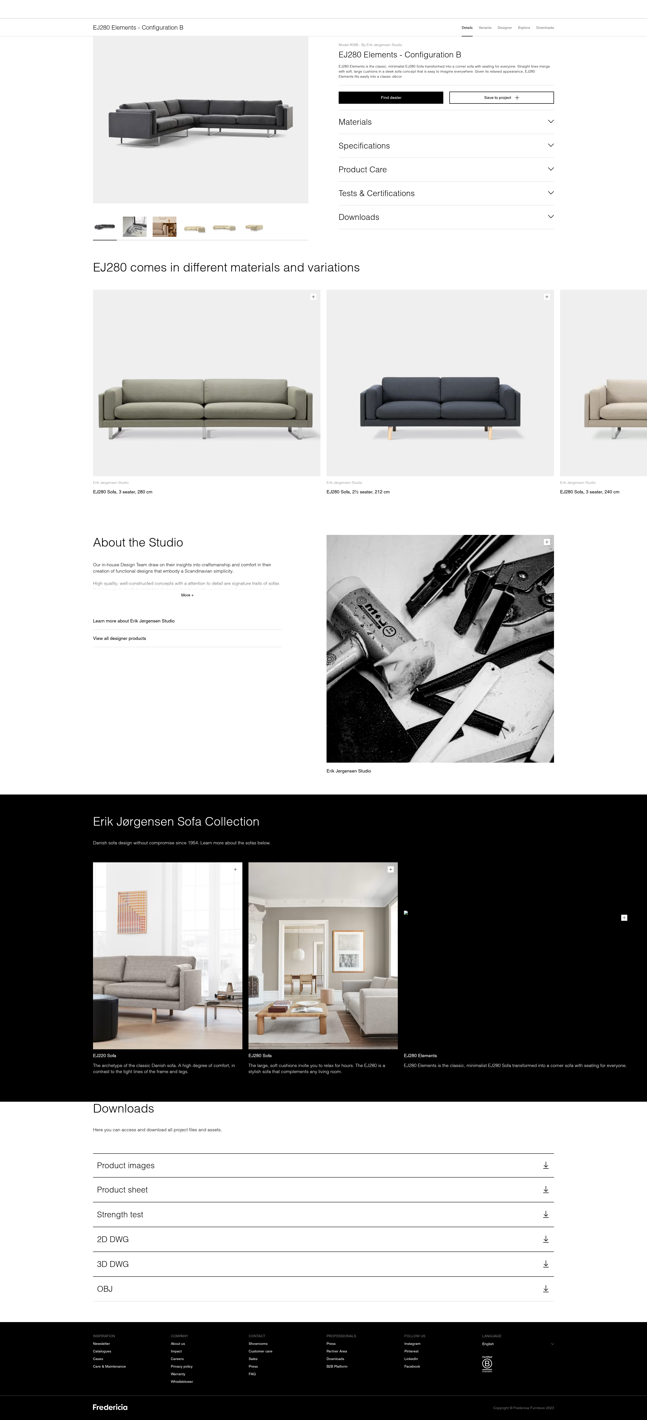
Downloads (545, 28)
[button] (105, 227)
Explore (524, 28)
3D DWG (113, 1264)
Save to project (497, 97)
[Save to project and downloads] (313, 297)
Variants (485, 28)
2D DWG (113, 1239)
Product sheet (122, 1190)
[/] (110, 1408)
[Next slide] (302, 120)
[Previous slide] (99, 120)
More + (187, 595)
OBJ (105, 1289)
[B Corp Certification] (518, 1365)
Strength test (120, 1214)
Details (467, 28)
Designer (505, 28)
